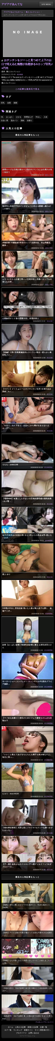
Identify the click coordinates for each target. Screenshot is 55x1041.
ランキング (17, 1030)
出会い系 (4, 120)
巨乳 (3, 103)
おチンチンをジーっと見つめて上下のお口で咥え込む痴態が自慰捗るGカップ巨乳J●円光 (27, 64)
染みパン (14, 120)
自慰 (9, 103)
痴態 (15, 103)
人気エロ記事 (20, 1027)
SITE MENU (46, 4)
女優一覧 (43, 1027)
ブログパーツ (21, 1033)
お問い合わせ (33, 1033)
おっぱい (9, 117)
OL (2, 117)
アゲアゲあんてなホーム (13, 12)
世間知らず (28, 117)
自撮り (29, 120)
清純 (22, 120)
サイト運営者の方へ (43, 1030)
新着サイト (28, 1030)
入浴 (45, 117)
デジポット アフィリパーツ (44, 1022)
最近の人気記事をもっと (27, 135)
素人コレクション (33, 12)
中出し (38, 117)
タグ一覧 (7, 1030)
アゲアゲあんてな (12, 4)
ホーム (10, 1027)
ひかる (18, 117)
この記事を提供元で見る (27, 89)
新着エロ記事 (33, 1027)
